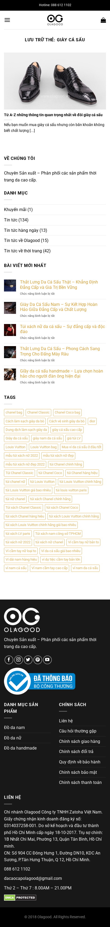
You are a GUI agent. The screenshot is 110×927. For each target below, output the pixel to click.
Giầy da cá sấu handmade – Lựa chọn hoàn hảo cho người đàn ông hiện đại (61, 374)
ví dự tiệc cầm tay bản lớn (61, 559)
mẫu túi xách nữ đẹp (58, 456)
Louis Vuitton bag (43, 447)
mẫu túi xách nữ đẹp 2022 (25, 464)
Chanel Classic (38, 412)
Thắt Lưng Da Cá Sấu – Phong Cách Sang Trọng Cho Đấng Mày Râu (60, 351)
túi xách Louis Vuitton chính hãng (74, 516)
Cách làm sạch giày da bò (25, 421)
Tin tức (10, 219)
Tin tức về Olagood (22, 240)
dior (92, 421)
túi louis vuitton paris (71, 490)
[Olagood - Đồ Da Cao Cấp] (55, 20)
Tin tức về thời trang (23, 250)
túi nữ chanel (15, 499)
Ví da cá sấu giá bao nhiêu (60, 551)
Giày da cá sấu (17, 438)
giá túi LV (74, 438)
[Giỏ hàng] (103, 20)
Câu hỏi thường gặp (77, 731)
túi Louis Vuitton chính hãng (80, 482)
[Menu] (7, 19)
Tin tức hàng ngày (21, 230)
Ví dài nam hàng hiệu (21, 559)
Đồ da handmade (20, 748)
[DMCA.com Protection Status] (20, 897)
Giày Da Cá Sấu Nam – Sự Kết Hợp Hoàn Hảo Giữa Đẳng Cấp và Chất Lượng (58, 307)
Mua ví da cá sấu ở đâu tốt (81, 447)
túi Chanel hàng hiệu (82, 473)
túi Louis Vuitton (42, 482)
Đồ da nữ (12, 737)
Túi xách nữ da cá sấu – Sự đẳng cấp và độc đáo (62, 329)
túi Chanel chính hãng (66, 464)
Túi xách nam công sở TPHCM (58, 534)
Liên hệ (66, 720)
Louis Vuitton (15, 447)
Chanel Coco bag (67, 412)
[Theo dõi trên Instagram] (18, 659)
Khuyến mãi (15, 209)
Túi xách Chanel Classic (23, 507)
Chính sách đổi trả (76, 751)
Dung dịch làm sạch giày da (26, 430)
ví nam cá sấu (16, 568)
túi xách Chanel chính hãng (50, 499)
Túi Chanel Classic (19, 473)
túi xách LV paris (18, 534)
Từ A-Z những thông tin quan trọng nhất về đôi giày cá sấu (53, 115)
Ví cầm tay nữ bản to (83, 542)
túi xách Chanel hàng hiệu (25, 516)
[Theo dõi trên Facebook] (9, 659)
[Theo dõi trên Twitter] (28, 659)
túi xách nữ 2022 (18, 542)
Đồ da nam (14, 727)
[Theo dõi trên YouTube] (47, 659)
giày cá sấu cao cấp (67, 430)
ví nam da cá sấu (85, 568)
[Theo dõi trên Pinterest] (37, 659)
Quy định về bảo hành (79, 761)
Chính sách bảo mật (78, 772)
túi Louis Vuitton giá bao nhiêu (28, 490)
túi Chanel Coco (50, 473)
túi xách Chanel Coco (62, 507)
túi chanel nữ (15, 482)
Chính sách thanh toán (80, 782)
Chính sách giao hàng (79, 741)
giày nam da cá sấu (47, 438)
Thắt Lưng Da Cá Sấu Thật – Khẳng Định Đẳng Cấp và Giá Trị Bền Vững (59, 285)
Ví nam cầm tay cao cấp (50, 568)
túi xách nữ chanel (49, 542)
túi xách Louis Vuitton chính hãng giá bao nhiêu (41, 525)
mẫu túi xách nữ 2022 (22, 456)
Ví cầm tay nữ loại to (21, 551)
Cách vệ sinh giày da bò (66, 421)
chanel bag (14, 412)
